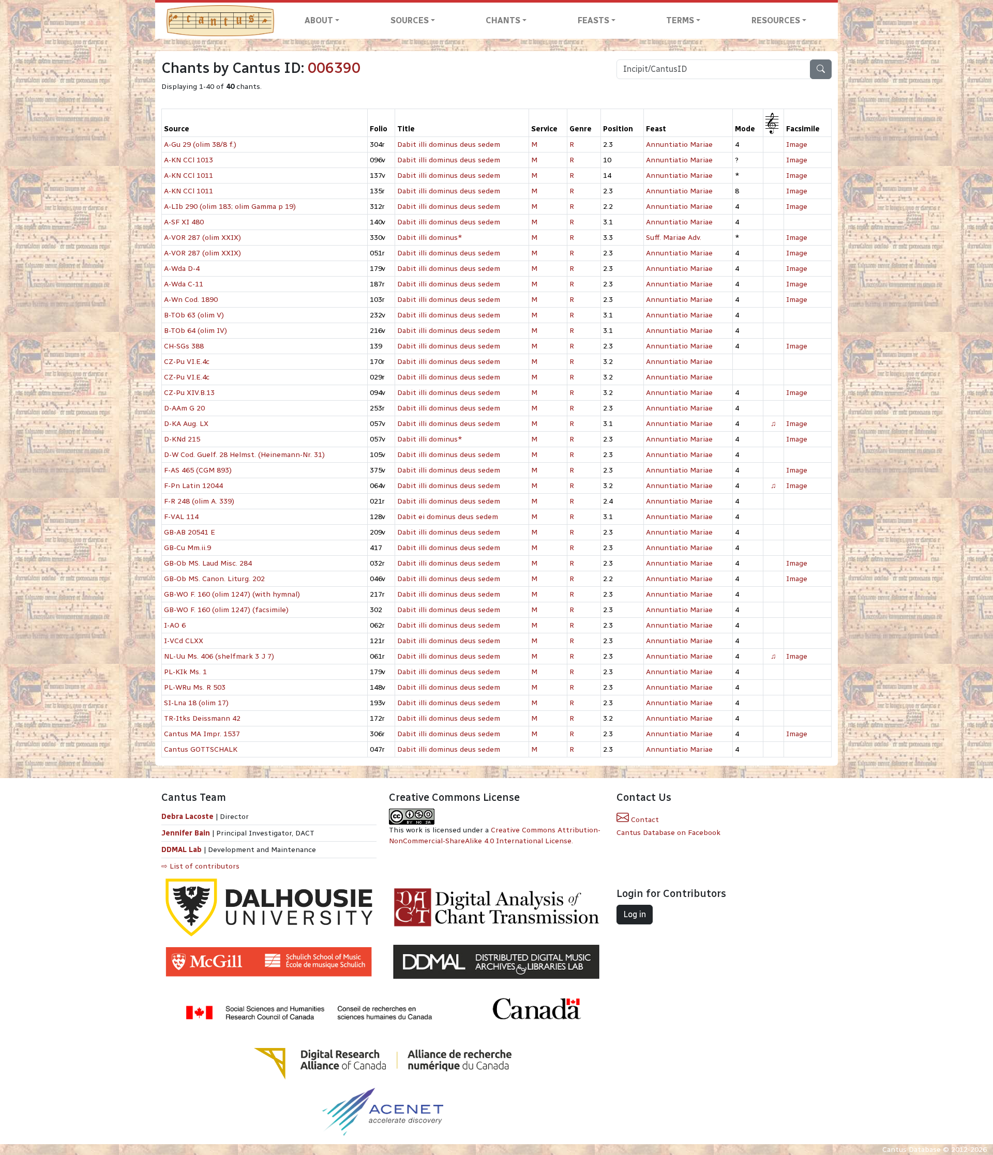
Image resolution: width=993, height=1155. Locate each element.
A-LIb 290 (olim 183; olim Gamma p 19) (230, 206)
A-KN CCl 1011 (188, 175)
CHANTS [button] (503, 20)
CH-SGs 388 (184, 346)
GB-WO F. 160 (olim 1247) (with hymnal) (232, 594)
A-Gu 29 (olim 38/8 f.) (200, 144)
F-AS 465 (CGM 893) (198, 470)
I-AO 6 (175, 625)
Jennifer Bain (186, 833)
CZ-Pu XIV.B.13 (189, 392)
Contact (644, 819)
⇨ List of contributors (200, 866)
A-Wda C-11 (183, 284)
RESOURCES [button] (775, 20)
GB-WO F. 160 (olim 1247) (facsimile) (226, 609)
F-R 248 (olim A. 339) (199, 501)
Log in (634, 914)
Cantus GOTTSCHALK (200, 749)
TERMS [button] (680, 20)
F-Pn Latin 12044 (193, 485)
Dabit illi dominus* (429, 237)
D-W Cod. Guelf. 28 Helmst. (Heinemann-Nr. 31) (244, 454)
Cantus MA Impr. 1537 (202, 734)
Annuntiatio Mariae (679, 144)
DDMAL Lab (181, 849)
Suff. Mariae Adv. (673, 237)
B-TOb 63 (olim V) (194, 315)
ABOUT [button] (319, 20)
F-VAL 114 (181, 516)
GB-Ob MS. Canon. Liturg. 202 (214, 578)
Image (796, 144)
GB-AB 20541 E (189, 532)
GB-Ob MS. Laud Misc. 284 (208, 563)
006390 (334, 68)
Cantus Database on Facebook (668, 832)
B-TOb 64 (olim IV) (195, 330)
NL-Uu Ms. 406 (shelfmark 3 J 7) (219, 656)
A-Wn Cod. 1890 (191, 299)
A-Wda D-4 (182, 268)
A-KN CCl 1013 (188, 160)
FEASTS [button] (593, 20)
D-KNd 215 (182, 439)
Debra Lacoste (187, 816)
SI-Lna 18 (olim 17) (196, 702)
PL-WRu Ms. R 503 (194, 687)
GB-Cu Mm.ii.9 (187, 547)
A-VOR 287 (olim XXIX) (202, 237)
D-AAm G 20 (184, 408)
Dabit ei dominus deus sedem (447, 516)
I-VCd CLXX (183, 640)
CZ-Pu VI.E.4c (186, 361)
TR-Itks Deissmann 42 (202, 718)
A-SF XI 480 (184, 222)
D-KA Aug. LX (186, 423)
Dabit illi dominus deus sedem (448, 144)
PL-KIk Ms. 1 (185, 671)
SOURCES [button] (409, 20)
